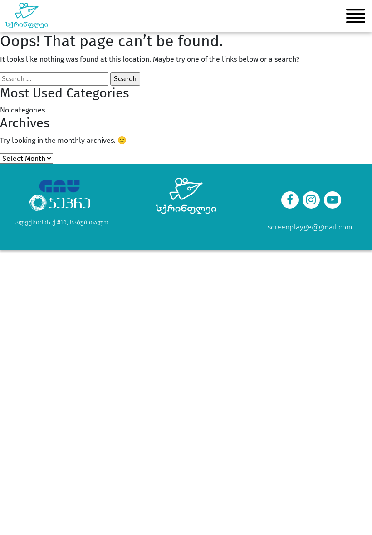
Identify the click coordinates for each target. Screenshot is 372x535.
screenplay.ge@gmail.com (310, 227)
